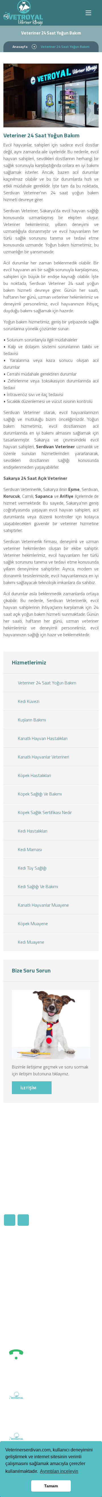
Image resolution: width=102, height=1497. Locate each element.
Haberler (16, 1273)
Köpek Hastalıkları (34, 775)
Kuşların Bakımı (31, 719)
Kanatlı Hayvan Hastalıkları (42, 738)
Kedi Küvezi (28, 701)
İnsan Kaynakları (75, 1254)
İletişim (66, 1263)
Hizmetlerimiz (21, 1263)
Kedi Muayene (30, 942)
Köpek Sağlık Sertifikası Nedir (44, 812)
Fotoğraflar (19, 1299)
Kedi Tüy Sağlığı (31, 867)
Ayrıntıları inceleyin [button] (59, 1471)
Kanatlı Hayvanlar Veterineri (43, 756)
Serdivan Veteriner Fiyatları (23, 1286)
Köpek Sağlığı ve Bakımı (39, 793)
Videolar (16, 1309)
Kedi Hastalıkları (32, 830)
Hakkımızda (19, 1254)
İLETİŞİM (28, 1088)
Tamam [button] (51, 1486)
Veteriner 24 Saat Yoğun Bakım (46, 682)
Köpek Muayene (32, 923)
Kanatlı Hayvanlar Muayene (43, 905)
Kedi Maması (29, 849)
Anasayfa (19, 46)
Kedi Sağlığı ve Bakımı (37, 886)
